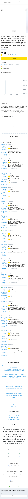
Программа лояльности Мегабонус (14, 386)
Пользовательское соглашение (11, 474)
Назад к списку (2, 10)
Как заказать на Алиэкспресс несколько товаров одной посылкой (14, 377)
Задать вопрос (14, 399)
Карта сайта (14, 406)
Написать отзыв (14, 136)
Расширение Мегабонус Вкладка (14, 395)
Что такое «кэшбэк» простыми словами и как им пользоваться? (14, 366)
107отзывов (3, 64)
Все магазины (14, 402)
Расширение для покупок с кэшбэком (14, 393)
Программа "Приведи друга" (14, 415)
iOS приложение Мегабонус (14, 391)
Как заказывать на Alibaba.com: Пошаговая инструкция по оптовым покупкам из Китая (14, 370)
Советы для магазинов (14, 419)
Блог (14, 404)
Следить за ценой (14, 98)
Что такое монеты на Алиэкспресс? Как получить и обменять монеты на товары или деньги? (14, 373)
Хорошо (14, 495)
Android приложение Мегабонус (14, 388)
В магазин (14, 58)
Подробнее (14, 54)
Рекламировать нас (14, 417)
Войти (19, 2)
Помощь (14, 397)
